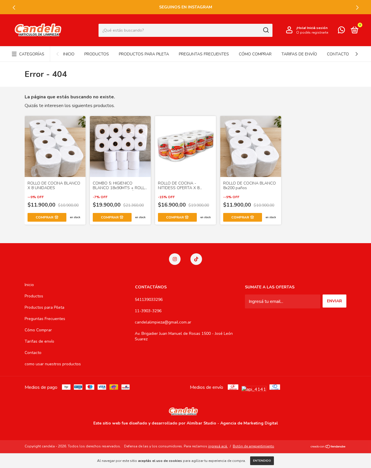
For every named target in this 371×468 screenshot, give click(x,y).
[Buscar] (265, 30)
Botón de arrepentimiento (253, 446)
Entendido (262, 461)
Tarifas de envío (299, 54)
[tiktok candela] (196, 259)
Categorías (31, 54)
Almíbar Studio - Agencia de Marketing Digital (232, 423)
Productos (96, 54)
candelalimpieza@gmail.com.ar (163, 322)
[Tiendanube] (328, 447)
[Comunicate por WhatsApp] (341, 31)
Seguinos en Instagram (185, 7)
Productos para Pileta (144, 54)
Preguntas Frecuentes (204, 54)
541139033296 (149, 299)
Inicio (68, 54)
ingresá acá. (218, 446)
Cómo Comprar (255, 54)
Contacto (338, 54)
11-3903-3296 (148, 311)
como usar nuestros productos (53, 364)
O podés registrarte (312, 32)
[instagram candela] (175, 259)
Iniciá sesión (317, 28)
